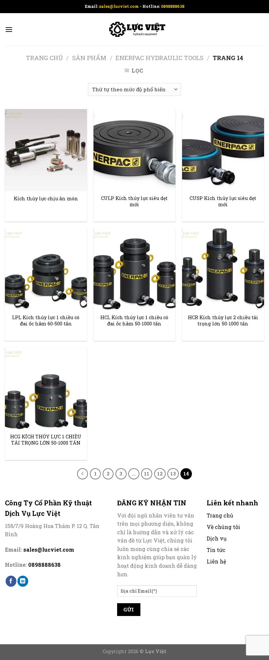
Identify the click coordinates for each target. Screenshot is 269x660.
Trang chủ (44, 58)
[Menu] (9, 29)
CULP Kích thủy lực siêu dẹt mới (134, 201)
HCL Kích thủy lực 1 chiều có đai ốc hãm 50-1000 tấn (134, 321)
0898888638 (172, 6)
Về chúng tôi (223, 526)
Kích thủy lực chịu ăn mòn (46, 199)
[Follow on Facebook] (11, 581)
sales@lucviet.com (119, 6)
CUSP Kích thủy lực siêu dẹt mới (223, 201)
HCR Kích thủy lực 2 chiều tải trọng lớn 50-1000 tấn (223, 321)
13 (173, 473)
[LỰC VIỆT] (134, 30)
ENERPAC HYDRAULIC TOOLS (159, 58)
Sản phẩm (89, 58)
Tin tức (216, 549)
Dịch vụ (217, 538)
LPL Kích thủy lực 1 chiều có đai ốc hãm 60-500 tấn (45, 321)
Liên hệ (216, 561)
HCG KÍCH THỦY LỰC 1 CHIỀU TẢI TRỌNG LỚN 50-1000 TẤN (45, 440)
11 (146, 473)
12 (160, 473)
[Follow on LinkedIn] (22, 581)
